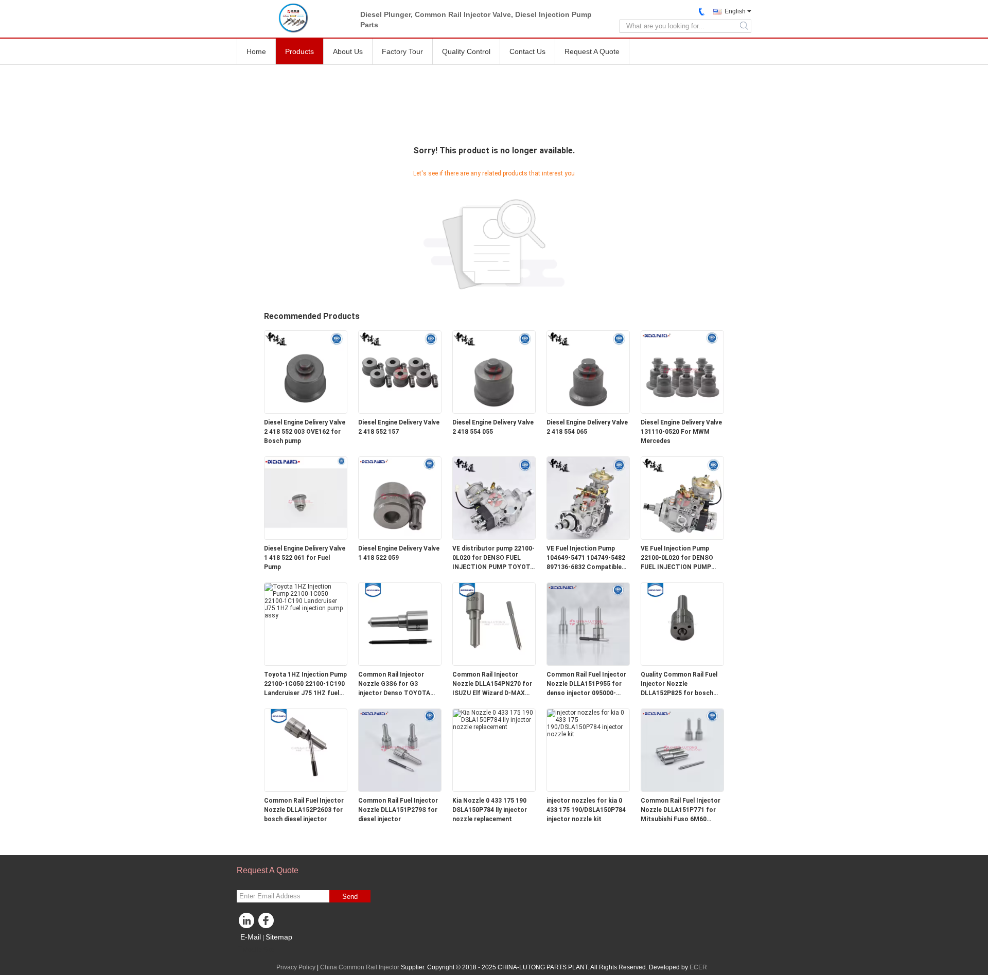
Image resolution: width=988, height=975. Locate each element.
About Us (348, 51)
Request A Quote (592, 51)
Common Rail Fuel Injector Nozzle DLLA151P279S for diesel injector (398, 810)
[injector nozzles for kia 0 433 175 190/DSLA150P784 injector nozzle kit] (588, 722)
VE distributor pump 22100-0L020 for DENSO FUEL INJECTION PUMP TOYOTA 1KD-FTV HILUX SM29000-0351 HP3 (493, 558)
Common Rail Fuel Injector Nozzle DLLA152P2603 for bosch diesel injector (304, 810)
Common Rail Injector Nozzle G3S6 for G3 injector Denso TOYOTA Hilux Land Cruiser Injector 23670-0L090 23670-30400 (398, 684)
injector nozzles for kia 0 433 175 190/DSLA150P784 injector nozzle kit (586, 810)
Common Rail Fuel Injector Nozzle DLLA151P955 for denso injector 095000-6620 (586, 684)
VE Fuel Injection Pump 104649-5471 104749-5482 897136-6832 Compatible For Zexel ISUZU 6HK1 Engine (585, 558)
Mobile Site (258, 949)
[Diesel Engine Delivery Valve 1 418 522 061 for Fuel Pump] (305, 497)
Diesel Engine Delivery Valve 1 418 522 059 (398, 553)
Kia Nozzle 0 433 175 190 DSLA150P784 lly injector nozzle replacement (489, 810)
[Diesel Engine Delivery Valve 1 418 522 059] (400, 497)
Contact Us (527, 51)
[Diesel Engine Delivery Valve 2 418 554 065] (588, 371)
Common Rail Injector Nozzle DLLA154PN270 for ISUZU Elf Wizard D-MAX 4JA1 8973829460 (492, 684)
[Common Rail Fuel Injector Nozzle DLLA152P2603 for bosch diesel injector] (305, 749)
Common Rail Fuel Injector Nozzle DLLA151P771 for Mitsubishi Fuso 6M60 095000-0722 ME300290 (680, 810)
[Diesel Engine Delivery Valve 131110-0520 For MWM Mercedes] (682, 371)
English (735, 11)
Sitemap (279, 937)
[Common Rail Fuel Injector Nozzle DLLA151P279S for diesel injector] (400, 749)
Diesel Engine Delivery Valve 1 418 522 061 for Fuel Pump (304, 558)
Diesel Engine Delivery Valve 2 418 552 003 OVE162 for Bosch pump (304, 432)
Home (256, 51)
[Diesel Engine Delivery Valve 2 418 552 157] (400, 371)
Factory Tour (402, 51)
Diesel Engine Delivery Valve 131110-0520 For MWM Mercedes (681, 432)
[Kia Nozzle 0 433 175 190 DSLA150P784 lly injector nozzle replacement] (494, 719)
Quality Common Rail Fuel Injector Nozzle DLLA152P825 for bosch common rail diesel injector (681, 684)
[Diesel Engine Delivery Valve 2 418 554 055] (494, 371)
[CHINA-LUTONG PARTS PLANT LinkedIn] (247, 923)
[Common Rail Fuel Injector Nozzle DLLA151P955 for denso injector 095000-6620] (588, 623)
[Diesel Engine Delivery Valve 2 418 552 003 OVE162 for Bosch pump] (305, 371)
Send (350, 896)
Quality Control (466, 51)
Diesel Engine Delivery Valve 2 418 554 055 (493, 427)
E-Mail (250, 937)
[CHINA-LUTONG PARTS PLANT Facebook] (267, 923)
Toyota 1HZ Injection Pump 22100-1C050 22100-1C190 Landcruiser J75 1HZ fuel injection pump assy (305, 684)
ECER (698, 967)
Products (299, 51)
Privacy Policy (295, 967)
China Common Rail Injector (359, 967)
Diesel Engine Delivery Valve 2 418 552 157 (398, 427)
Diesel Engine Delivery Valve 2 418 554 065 (587, 427)
